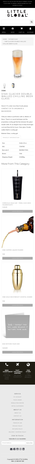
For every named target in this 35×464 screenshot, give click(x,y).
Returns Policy (17, 429)
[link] (14, 449)
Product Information (11, 137)
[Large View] (4, 86)
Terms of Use (17, 423)
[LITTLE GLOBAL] (17, 13)
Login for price (17, 211)
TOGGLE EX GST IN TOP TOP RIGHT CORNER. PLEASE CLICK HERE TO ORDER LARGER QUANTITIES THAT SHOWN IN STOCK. (17, 3)
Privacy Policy (17, 426)
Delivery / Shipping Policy (17, 432)
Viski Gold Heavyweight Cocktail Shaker (17, 297)
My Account (17, 397)
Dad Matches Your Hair (11, 344)
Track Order (17, 400)
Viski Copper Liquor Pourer (12, 250)
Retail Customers (18, 406)
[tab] (11, 137)
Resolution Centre (17, 403)
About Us (17, 413)
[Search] (32, 22)
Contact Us (17, 416)
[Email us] (11, 449)
